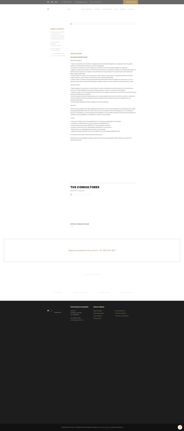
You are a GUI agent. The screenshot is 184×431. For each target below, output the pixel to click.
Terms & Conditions (120, 313)
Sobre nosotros (107, 9)
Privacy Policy (97, 318)
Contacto (123, 9)
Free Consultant (131, 2)
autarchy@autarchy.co (81, 2)
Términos (97, 9)
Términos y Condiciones (121, 316)
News (115, 9)
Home (69, 9)
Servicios (75, 9)
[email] (118, 2)
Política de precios (86, 9)
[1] (180, 428)
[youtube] (120, 2)
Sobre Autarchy (97, 316)
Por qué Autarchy (120, 311)
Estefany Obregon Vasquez (79, 224)
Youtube (130, 9)
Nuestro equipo (97, 311)
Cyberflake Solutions (104, 427)
